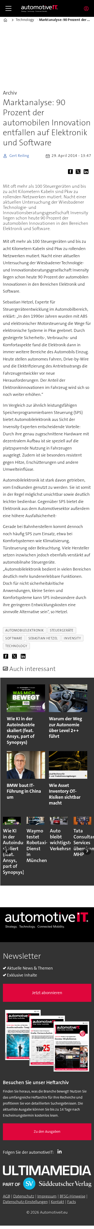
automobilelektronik (24, 630)
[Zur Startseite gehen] (39, 8)
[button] (7, 851)
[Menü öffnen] (8, 8)
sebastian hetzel (43, 638)
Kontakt (57, 1201)
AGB (6, 1196)
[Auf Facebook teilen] (71, 172)
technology (16, 646)
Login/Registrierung (87, 8)
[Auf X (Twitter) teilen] (79, 172)
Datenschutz (23, 1196)
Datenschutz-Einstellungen (25, 1201)
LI (60, 1151)
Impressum (47, 1196)
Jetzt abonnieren (47, 993)
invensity (72, 638)
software (13, 638)
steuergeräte (62, 630)
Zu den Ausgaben (47, 1131)
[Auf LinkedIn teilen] (87, 172)
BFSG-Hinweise (72, 1196)
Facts (71, 1201)
